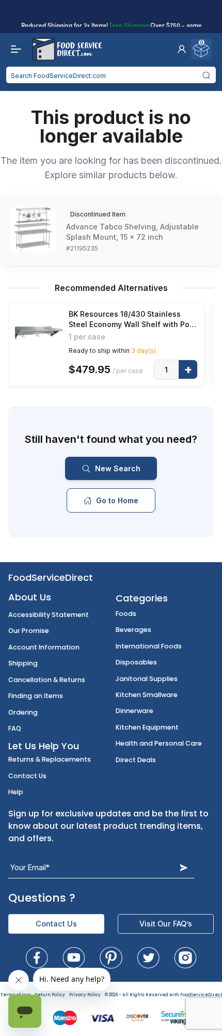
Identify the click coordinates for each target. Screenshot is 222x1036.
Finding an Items (35, 695)
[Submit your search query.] (206, 75)
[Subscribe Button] (184, 867)
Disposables (136, 662)
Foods (126, 613)
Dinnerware (134, 710)
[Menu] (13, 49)
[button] (182, 49)
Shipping (23, 663)
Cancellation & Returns (46, 679)
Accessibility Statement (48, 614)
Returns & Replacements (49, 759)
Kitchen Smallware (147, 694)
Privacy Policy (85, 995)
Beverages (133, 629)
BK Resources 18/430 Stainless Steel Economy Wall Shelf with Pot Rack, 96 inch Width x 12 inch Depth (133, 320)
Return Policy (50, 995)
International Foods (149, 646)
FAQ (14, 728)
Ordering (23, 712)
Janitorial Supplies (147, 678)
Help (15, 791)
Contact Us (27, 775)
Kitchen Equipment (147, 727)
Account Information (44, 647)
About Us (29, 597)
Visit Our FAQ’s (165, 923)
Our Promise (28, 630)
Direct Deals (136, 759)
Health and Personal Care (159, 743)
